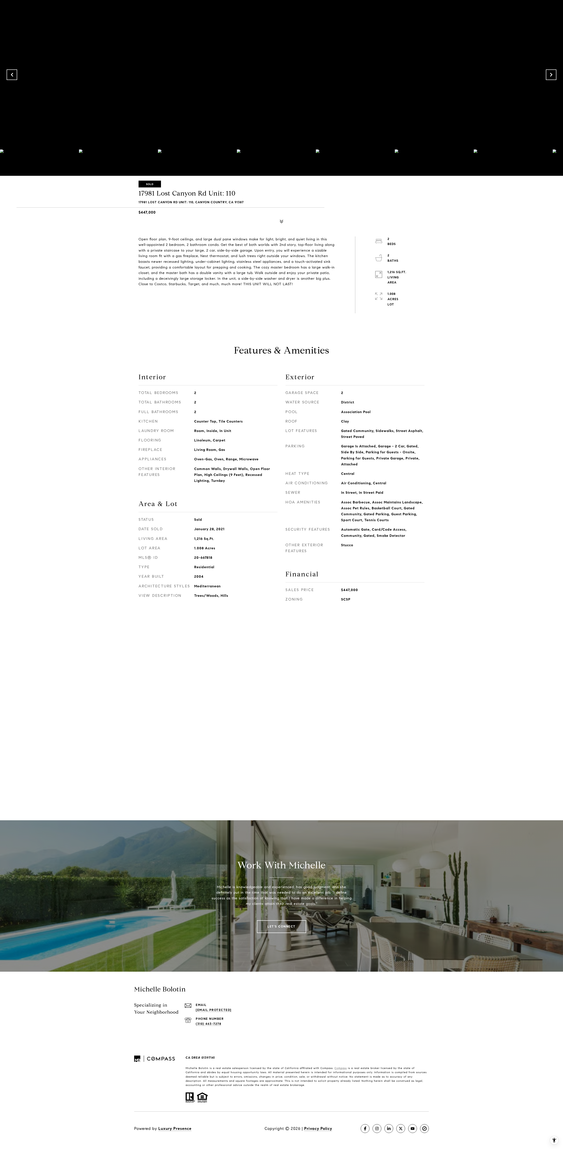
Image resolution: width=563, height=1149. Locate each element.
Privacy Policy (318, 1128)
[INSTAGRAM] (377, 1128)
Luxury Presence (175, 1128)
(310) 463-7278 (208, 1024)
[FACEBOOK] (365, 1128)
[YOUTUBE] (412, 1128)
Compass (341, 1068)
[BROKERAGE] (424, 1128)
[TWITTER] (400, 1128)
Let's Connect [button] (281, 926)
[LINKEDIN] (388, 1128)
